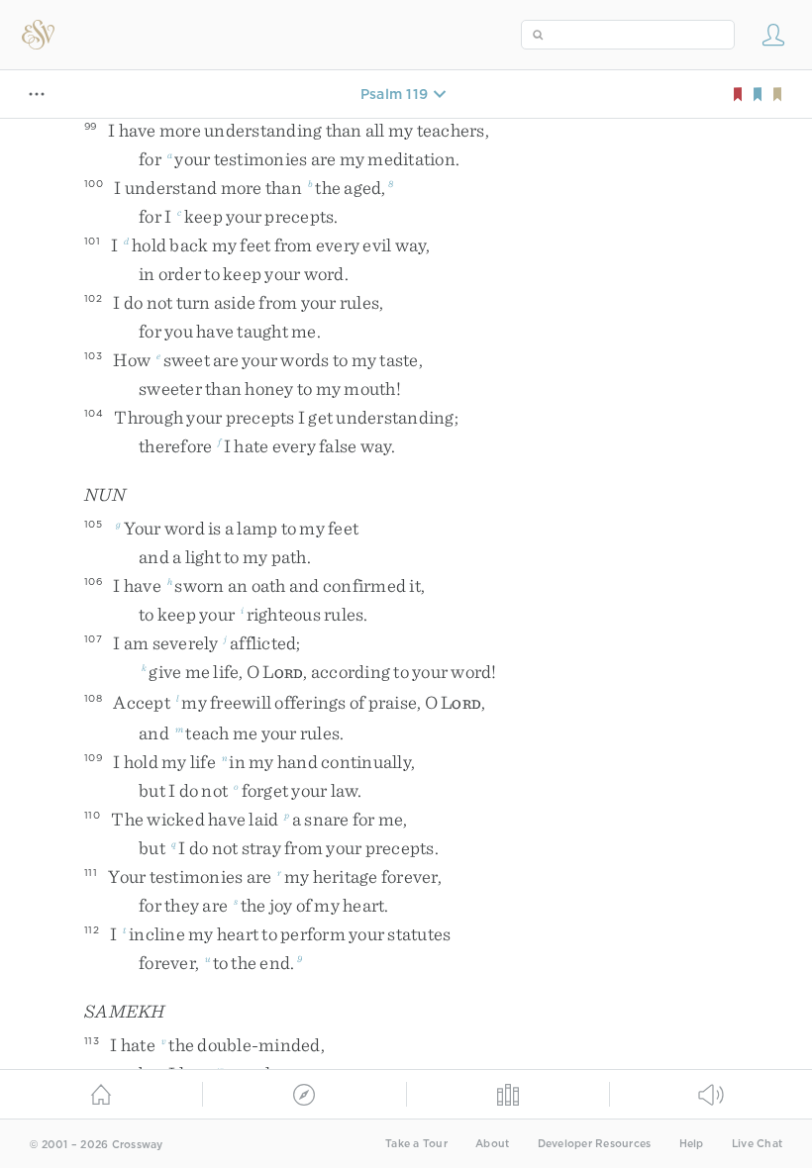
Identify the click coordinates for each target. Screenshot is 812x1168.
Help (691, 1143)
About (492, 1143)
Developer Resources (595, 1143)
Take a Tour (416, 1143)
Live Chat (757, 1143)
